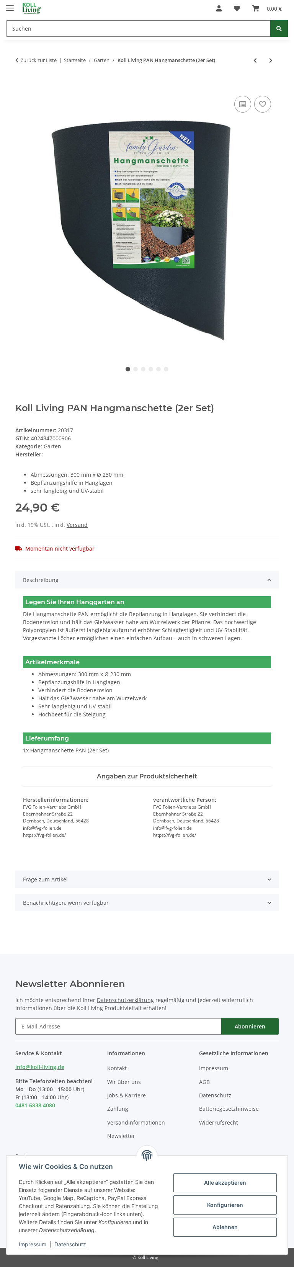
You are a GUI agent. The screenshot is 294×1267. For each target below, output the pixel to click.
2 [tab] (135, 369)
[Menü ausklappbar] (10, 5)
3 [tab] (143, 369)
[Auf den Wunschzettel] (262, 104)
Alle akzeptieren (225, 1182)
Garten (52, 446)
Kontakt (117, 1068)
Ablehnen (225, 1227)
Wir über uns (124, 1082)
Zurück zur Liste (39, 60)
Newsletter (121, 1135)
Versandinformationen (136, 1122)
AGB (204, 1082)
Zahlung (117, 1108)
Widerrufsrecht (218, 1122)
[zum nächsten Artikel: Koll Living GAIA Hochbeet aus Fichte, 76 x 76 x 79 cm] (271, 60)
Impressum (32, 1244)
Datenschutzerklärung (125, 1000)
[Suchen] (279, 28)
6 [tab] (166, 369)
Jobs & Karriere (126, 1095)
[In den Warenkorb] (21, 85)
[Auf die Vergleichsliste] (242, 104)
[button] (219, 8)
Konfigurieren (225, 1205)
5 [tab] (158, 369)
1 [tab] (128, 369)
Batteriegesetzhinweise (229, 1108)
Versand (77, 524)
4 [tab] (151, 369)
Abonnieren (250, 1026)
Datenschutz (70, 1244)
